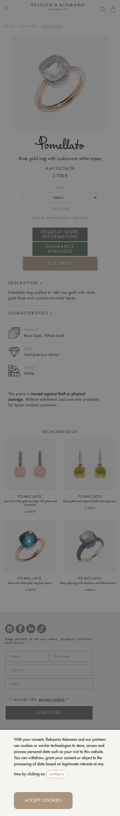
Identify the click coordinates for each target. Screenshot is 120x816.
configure (56, 774)
